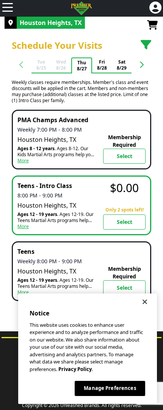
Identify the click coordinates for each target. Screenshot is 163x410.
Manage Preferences (110, 388)
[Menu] (8, 8)
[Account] (155, 8)
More (23, 161)
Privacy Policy (75, 369)
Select (124, 156)
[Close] (144, 302)
